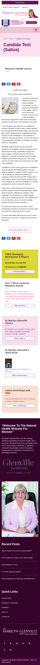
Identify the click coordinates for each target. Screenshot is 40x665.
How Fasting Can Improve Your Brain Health (17, 558)
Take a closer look (19, 375)
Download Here (19, 271)
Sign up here (19, 305)
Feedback (5, 607)
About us (5, 612)
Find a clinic (19, 338)
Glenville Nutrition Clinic (19, 230)
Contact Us (24, 7)
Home (5, 39)
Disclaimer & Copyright (10, 603)
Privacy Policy (6, 598)
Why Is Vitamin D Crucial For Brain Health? (17, 551)
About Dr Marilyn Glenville (10, 7)
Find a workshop (19, 406)
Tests (11, 39)
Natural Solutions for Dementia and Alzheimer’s (18, 579)
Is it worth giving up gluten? (11, 572)
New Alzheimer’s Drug (9, 565)
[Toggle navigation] (36, 29)
